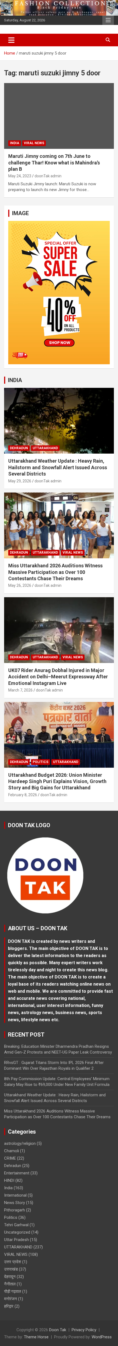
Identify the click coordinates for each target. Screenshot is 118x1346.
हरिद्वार (8, 1306)
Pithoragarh (14, 1210)
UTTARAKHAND (45, 448)
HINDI (9, 1180)
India (14, 143)
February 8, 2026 (22, 795)
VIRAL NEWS (34, 143)
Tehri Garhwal (16, 1224)
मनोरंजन (10, 1298)
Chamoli (11, 1150)
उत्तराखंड (11, 1269)
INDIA (15, 380)
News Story (14, 1202)
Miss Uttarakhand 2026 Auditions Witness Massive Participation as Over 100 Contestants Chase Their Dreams (55, 572)
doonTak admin (48, 176)
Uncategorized (17, 1232)
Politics (40, 762)
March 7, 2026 (20, 690)
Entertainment (16, 1173)
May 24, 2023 (19, 176)
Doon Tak (57, 1329)
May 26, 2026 (19, 585)
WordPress (102, 1336)
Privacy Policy (84, 1329)
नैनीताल (10, 1284)
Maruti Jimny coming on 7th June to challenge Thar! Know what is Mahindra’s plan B (54, 162)
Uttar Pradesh (16, 1239)
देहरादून (10, 1276)
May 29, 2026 (19, 481)
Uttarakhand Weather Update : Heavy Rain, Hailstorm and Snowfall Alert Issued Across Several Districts (57, 467)
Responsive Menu (108, 20)
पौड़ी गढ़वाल (12, 1291)
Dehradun (19, 448)
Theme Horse (36, 1336)
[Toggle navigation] (11, 40)
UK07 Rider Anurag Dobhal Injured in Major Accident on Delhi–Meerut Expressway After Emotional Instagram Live (58, 676)
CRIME (10, 1158)
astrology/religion (20, 1143)
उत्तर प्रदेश (12, 1261)
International (15, 1195)
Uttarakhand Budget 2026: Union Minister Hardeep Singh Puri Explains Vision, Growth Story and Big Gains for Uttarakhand (57, 781)
